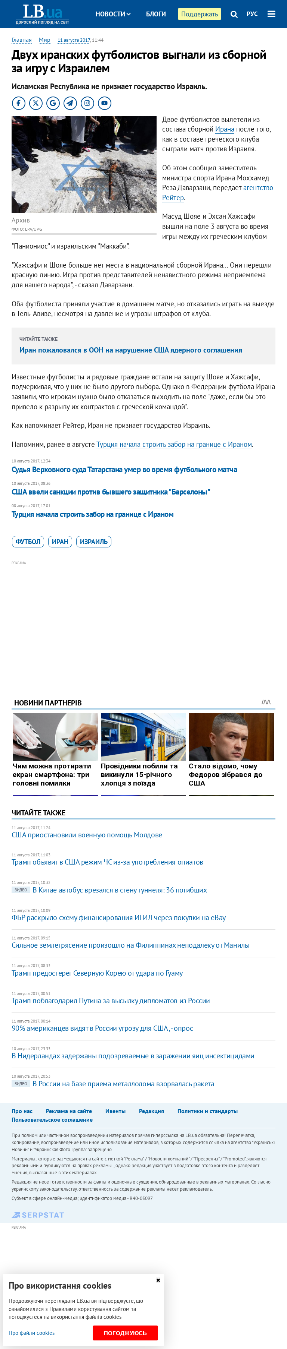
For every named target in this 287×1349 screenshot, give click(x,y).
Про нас (22, 1111)
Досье (150, 42)
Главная (22, 39)
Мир (44, 39)
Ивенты (115, 1111)
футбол (28, 541)
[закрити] (158, 1280)
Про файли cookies (32, 1332)
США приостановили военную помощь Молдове (87, 835)
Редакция (151, 1111)
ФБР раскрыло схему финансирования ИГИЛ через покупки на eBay (119, 917)
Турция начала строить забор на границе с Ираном (174, 444)
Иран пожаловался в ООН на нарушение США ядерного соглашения (130, 350)
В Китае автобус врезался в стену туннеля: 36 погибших (111, 890)
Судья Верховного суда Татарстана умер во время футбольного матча (124, 469)
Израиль (94, 541)
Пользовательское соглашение (52, 1119)
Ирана (224, 128)
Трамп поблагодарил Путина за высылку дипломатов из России (111, 1000)
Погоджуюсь (125, 1333)
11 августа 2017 (74, 40)
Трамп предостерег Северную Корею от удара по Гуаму (97, 973)
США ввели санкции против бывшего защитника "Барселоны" (111, 492)
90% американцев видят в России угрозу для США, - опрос (102, 1028)
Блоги (156, 14)
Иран (60, 541)
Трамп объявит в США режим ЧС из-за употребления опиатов (107, 862)
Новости (110, 14)
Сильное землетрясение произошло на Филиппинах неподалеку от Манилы (131, 945)
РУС (252, 14)
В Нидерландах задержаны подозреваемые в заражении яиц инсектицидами (133, 1056)
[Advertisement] (144, 619)
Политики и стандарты (208, 1111)
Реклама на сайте (69, 1111)
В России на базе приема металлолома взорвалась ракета (115, 1084)
